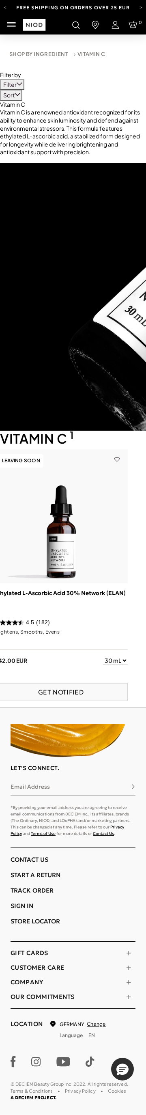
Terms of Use (43, 833)
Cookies (117, 1090)
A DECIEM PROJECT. (33, 1097)
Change (96, 1024)
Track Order (32, 890)
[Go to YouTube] (63, 1062)
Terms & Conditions (32, 1090)
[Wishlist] (117, 453)
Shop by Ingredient (38, 54)
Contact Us (103, 833)
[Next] (141, 7)
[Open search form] (76, 25)
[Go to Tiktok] (90, 1062)
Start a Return (35, 875)
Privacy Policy (80, 1090)
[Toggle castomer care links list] (128, 968)
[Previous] (5, 7)
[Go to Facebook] (13, 1062)
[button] (122, 1069)
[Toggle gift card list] (128, 953)
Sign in (22, 906)
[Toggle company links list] (128, 982)
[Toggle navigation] (11, 25)
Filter (10, 84)
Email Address (30, 786)
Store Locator (35, 921)
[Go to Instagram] (36, 1062)
